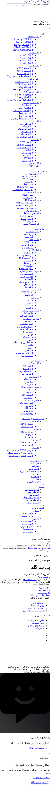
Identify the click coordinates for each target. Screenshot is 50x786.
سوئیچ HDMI (27, 432)
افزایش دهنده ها (31, 213)
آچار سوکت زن (26, 379)
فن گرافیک (34, 468)
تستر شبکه (28, 384)
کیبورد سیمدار (27, 521)
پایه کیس (29, 237)
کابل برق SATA (26, 134)
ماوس (36, 510)
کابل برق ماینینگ (25, 129)
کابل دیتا (35, 139)
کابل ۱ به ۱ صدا (26, 113)
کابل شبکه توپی (26, 371)
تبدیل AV (29, 181)
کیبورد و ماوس (37, 508)
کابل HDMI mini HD (23, 47)
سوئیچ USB (28, 437)
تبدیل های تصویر (31, 174)
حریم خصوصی (37, 623)
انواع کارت (34, 250)
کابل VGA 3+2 (26, 55)
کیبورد (36, 518)
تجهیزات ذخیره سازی (29, 271)
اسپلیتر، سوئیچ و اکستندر (33, 418)
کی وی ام (34, 439)
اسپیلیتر (35, 421)
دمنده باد (35, 476)
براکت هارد (28, 287)
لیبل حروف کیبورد (25, 326)
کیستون (29, 392)
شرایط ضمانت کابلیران (33, 610)
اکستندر (35, 447)
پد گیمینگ (29, 308)
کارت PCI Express (25, 255)
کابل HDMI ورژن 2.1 (23, 39)
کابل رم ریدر (27, 153)
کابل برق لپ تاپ (25, 126)
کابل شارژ (34, 163)
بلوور (31, 339)
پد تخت (30, 300)
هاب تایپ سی (27, 245)
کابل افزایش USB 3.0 (23, 97)
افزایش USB (27, 221)
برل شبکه (28, 397)
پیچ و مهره (28, 411)
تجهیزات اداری (32, 231)
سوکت (30, 389)
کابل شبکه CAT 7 (25, 73)
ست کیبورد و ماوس (30, 526)
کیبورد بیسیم (27, 524)
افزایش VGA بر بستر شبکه (20, 453)
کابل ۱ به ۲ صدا (26, 116)
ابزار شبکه (34, 376)
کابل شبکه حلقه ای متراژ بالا (20, 76)
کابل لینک (29, 150)
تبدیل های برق (32, 210)
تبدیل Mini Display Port (22, 189)
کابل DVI (34, 166)
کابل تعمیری (27, 160)
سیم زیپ (29, 405)
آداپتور (30, 345)
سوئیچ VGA (27, 434)
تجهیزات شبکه (37, 360)
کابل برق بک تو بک (25, 137)
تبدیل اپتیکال (27, 195)
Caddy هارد (28, 284)
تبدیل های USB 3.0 (24, 205)
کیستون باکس (26, 395)
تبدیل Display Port (25, 187)
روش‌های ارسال (36, 605)
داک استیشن (27, 247)
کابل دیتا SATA (26, 142)
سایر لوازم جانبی (31, 318)
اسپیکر (41, 487)
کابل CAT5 (28, 366)
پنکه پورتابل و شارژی (29, 471)
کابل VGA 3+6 (26, 60)
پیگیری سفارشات (36, 620)
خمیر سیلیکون (26, 324)
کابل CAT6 (28, 368)
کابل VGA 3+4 (26, 58)
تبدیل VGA (28, 179)
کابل (42, 34)
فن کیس (35, 466)
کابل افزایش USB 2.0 (23, 94)
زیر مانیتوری (27, 234)
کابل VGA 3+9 (26, 63)
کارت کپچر (28, 260)
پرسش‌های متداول (36, 625)
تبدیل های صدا (32, 192)
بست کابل (28, 408)
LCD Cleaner (27, 292)
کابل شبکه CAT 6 (25, 71)
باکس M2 (29, 279)
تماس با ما (39, 628)
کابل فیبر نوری (26, 374)
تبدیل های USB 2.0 (24, 203)
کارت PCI (28, 253)
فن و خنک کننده (37, 460)
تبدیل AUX (28, 197)
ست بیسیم (28, 531)
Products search (39, 4)
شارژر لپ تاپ (26, 316)
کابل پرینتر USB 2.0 (24, 81)
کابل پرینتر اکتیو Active (23, 89)
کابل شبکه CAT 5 (25, 68)
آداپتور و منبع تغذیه (30, 310)
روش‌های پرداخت (36, 608)
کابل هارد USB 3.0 (25, 147)
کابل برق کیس (26, 124)
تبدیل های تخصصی (30, 224)
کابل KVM (28, 158)
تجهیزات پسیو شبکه (30, 387)
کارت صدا (28, 263)
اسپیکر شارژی (32, 495)
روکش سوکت (26, 413)
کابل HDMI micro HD (23, 50)
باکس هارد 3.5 (26, 276)
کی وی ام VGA (26, 445)
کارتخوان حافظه (25, 282)
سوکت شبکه (27, 355)
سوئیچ (36, 429)
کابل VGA (34, 52)
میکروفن (29, 350)
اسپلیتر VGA (27, 426)
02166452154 (30, 579)
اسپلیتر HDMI (26, 424)
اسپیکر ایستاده (32, 503)
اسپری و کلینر (32, 289)
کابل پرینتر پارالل (25, 87)
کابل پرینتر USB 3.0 (24, 84)
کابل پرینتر (34, 79)
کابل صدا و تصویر (31, 102)
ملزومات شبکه (32, 400)
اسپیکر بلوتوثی (32, 492)
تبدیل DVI (28, 184)
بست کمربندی (26, 329)
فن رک (35, 479)
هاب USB (28, 242)
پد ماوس (35, 297)
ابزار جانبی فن (32, 482)
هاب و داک (34, 239)
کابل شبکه (34, 65)
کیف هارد (29, 321)
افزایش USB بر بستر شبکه (21, 455)
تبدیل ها (41, 171)
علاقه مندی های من (41, 777)
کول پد (36, 474)
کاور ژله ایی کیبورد (24, 353)
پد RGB (29, 305)
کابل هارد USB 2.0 (25, 145)
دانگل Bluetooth (26, 268)
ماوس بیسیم (27, 516)
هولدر (30, 334)
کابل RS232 (28, 155)
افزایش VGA (27, 218)
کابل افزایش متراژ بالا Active (20, 100)
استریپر (30, 382)
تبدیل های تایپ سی (24, 208)
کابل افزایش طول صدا (23, 110)
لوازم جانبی (39, 229)
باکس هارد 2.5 (26, 274)
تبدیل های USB (32, 200)
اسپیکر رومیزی (32, 489)
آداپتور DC (28, 313)
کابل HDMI (33, 36)
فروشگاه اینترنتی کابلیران (38, 548)
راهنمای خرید (38, 603)
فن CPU (35, 463)
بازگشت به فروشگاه (40, 782)
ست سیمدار (27, 529)
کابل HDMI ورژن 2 (24, 42)
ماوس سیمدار (26, 513)
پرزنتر (30, 347)
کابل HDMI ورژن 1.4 (23, 44)
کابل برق (35, 121)
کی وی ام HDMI (25, 442)
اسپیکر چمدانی (32, 500)
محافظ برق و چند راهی (22, 342)
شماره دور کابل (26, 403)
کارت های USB (26, 258)
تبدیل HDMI (27, 176)
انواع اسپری (27, 295)
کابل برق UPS (27, 131)
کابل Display (27, 105)
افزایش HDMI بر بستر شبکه (20, 450)
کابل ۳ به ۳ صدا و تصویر (22, 118)
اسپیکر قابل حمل (31, 497)
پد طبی (30, 303)
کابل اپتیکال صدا (25, 108)
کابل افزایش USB (30, 92)
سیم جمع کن (27, 332)
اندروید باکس (27, 337)
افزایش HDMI (26, 216)
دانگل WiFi (28, 266)
